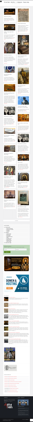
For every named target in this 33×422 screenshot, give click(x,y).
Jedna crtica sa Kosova (7, 16)
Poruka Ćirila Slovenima (22, 23)
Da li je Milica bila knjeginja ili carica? (23, 410)
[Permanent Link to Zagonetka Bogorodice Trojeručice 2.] (9, 72)
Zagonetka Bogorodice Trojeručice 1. (21, 86)
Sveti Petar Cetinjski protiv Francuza (23, 414)
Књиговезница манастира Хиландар (14, 383)
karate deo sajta (8, 242)
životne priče (7, 227)
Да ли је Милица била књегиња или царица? (15, 381)
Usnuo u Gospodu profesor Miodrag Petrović (22, 56)
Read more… (26, 64)
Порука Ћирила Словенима (13, 376)
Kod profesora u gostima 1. (22, 143)
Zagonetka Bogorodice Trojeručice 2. (8, 75)
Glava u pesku (20, 162)
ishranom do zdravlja (9, 229)
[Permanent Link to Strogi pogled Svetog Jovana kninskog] (23, 180)
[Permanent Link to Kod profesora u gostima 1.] (23, 141)
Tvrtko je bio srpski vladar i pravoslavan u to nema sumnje (23, 107)
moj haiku (8, 230)
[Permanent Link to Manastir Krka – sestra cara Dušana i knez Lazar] (9, 174)
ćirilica (7, 237)
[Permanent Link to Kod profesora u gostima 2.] (9, 114)
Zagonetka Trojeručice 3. (8, 54)
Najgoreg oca (6, 400)
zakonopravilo (8, 233)
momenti (7, 231)
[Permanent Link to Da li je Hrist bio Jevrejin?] (23, 204)
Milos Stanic (6, 376)
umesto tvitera (8, 239)
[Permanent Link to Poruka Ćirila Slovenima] (23, 21)
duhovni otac (8, 234)
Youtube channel (5, 420)
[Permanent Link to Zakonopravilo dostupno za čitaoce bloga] (9, 151)
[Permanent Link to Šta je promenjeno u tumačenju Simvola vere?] (9, 133)
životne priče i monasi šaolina (16, 2)
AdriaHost (27, 419)
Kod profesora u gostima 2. (8, 116)
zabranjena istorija (9, 236)
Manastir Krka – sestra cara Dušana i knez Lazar (8, 177)
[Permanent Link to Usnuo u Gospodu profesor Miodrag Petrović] (23, 53)
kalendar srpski (8, 240)
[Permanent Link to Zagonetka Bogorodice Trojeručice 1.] (23, 83)
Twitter (9, 420)
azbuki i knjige (8, 241)
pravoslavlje (8, 235)
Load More (16, 220)
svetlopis (7, 232)
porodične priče (9, 238)
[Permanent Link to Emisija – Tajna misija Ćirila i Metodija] (9, 29)
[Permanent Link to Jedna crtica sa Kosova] (9, 14)
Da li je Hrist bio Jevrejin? (22, 206)
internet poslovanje (9, 228)
